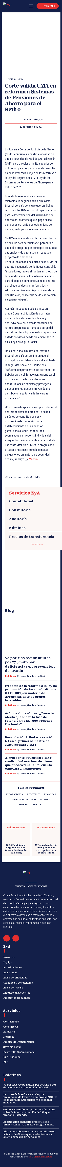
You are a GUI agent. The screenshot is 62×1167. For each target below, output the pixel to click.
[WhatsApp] (38, 136)
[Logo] (11, 6)
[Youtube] (51, 1162)
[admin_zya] (21, 120)
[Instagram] (19, 1162)
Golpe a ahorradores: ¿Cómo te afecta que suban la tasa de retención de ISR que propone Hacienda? (29, 719)
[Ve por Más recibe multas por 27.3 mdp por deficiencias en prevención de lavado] (31, 634)
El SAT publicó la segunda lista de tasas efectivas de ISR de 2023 (15, 849)
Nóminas (17, 528)
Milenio (33, 459)
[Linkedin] (27, 1162)
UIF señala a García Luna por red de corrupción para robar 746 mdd (46, 849)
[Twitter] (23, 136)
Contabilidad (21, 501)
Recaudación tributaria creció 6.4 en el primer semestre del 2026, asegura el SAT (28, 741)
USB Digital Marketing (40, 1157)
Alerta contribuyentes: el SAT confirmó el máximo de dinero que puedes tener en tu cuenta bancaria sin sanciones (29, 1134)
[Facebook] (15, 136)
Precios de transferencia (31, 537)
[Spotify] (35, 1162)
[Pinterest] (31, 136)
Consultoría (20, 510)
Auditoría (18, 519)
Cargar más (37, 544)
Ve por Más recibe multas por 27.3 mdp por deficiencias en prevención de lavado (30, 664)
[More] (46, 136)
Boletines (10, 676)
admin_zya (36, 119)
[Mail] (6, 938)
